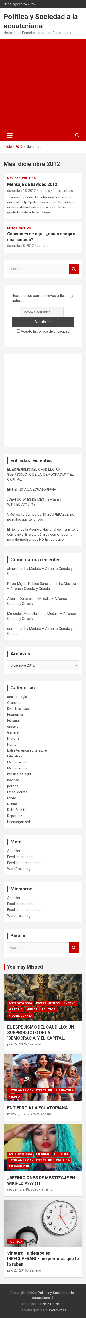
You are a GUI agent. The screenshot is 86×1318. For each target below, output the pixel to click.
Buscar (74, 269)
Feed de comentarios (24, 863)
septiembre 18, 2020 (22, 1189)
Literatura (14, 756)
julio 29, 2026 (17, 1044)
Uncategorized (18, 822)
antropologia (17, 697)
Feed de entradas (20, 857)
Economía (15, 714)
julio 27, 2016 (17, 1270)
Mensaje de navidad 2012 (32, 184)
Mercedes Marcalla (22, 613)
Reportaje (14, 816)
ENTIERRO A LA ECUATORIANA (31, 489)
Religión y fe (16, 810)
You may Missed (25, 967)
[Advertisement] (43, 84)
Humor (12, 744)
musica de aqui (19, 774)
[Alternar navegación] (10, 135)
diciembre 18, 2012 (21, 190)
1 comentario (63, 190)
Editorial (13, 720)
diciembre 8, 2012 (20, 245)
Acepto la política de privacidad (45, 331)
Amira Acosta (40, 1114)
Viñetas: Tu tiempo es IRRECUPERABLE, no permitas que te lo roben (43, 1259)
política (29, 178)
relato (11, 798)
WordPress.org (19, 869)
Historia (13, 738)
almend (44, 190)
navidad (13, 178)
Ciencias (14, 703)
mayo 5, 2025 (17, 1114)
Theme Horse (49, 1304)
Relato (12, 804)
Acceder (13, 851)
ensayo (13, 726)
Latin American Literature (27, 750)
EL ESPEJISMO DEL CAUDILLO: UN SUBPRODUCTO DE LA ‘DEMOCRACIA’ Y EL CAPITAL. (40, 474)
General (13, 732)
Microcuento (17, 762)
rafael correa (17, 792)
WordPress (57, 1310)
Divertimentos (19, 227)
